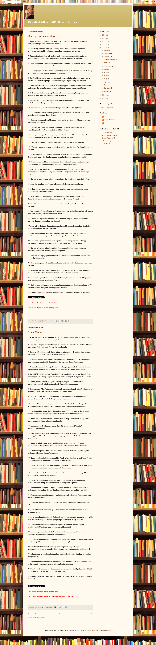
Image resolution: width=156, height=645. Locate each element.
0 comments (48, 321)
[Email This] (59, 321)
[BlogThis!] (62, 321)
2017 (104, 35)
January (107, 91)
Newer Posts (32, 614)
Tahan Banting (106, 141)
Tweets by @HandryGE (107, 107)
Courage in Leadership (111, 59)
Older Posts (88, 614)
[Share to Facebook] (66, 321)
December (107, 50)
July (105, 72)
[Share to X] (64, 321)
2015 (104, 41)
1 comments (48, 607)
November (107, 53)
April (106, 82)
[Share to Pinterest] (68, 321)
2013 (104, 47)
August (106, 69)
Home (61, 614)
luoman (93, 630)
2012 (104, 95)
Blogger (107, 630)
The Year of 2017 (107, 133)
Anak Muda (107, 62)
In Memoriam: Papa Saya (110, 135)
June (105, 75)
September (107, 66)
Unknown (107, 123)
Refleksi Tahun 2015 (108, 138)
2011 (104, 98)
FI (105, 117)
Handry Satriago (109, 120)
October (107, 56)
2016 (104, 38)
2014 (104, 44)
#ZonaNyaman (106, 143)
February (107, 88)
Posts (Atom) (41, 618)
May (105, 78)
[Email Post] (55, 321)
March (106, 85)
